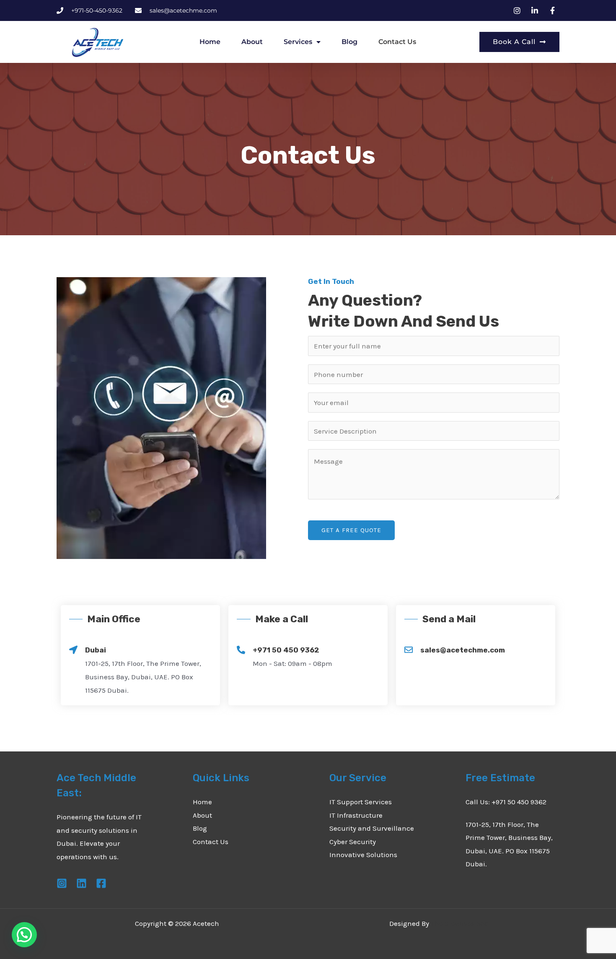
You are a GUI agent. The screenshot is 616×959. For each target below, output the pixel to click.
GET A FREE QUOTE (351, 530)
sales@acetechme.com (462, 650)
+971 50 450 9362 (286, 650)
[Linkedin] (81, 883)
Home (209, 42)
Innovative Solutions (363, 854)
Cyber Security (352, 841)
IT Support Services (360, 802)
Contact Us (397, 42)
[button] (24, 934)
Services (298, 42)
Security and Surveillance (371, 828)
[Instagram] (62, 883)
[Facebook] (101, 883)
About (252, 42)
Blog (349, 42)
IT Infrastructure (356, 815)
